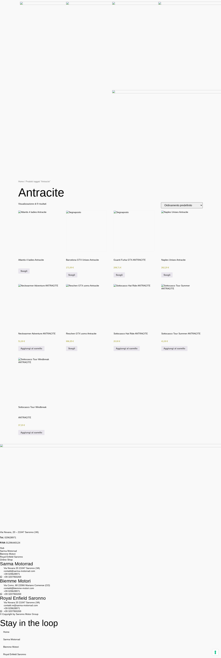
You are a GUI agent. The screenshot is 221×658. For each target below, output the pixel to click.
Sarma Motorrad (16, 563)
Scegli (24, 271)
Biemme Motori (15, 580)
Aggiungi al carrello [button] (31, 348)
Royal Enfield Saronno (23, 598)
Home (21, 181)
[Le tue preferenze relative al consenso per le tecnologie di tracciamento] (215, 652)
